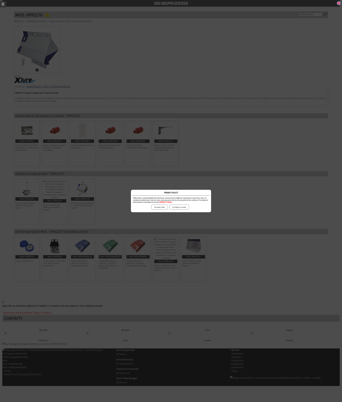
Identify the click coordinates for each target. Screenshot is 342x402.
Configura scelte (179, 207)
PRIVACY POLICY (166, 202)
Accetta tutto (159, 207)
